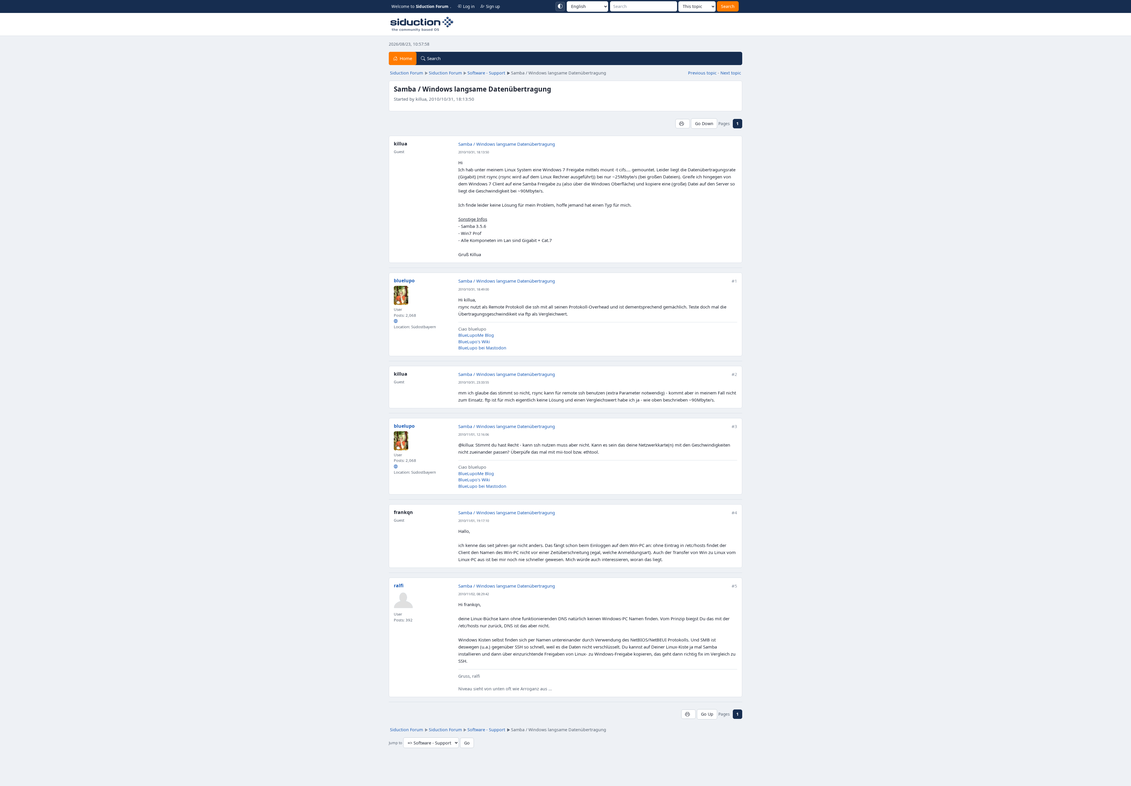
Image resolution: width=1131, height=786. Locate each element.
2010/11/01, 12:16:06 (473, 434)
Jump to (395, 743)
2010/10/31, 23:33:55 (473, 382)
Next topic (730, 73)
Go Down (704, 123)
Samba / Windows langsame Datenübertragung (506, 144)
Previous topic (702, 73)
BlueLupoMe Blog (476, 335)
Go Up (707, 714)
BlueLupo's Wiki (474, 341)
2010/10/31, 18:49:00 (473, 289)
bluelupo (404, 280)
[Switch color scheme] (560, 6)
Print (682, 123)
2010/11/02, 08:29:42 (473, 594)
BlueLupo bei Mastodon (482, 348)
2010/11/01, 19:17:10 (473, 520)
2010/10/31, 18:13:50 (473, 152)
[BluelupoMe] (396, 321)
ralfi (399, 585)
